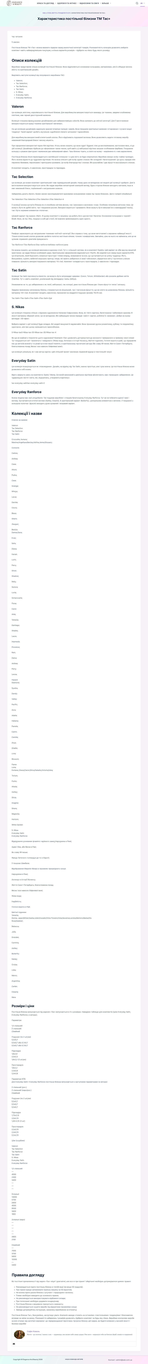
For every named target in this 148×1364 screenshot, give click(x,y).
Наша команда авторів (74, 1359)
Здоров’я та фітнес (66, 3)
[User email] (14, 1344)
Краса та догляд (45, 3)
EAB (44, 13)
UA (141, 3)
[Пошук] (137, 3)
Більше (105, 3)
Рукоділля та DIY (64, 13)
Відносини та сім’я (89, 3)
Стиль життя (52, 13)
